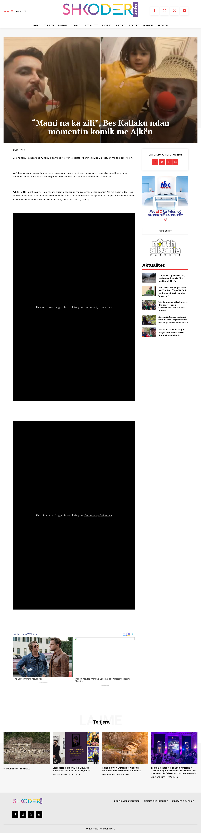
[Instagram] (164, 11)
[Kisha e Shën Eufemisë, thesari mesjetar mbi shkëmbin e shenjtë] (125, 748)
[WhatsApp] (175, 162)
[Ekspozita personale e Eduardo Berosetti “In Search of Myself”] (76, 748)
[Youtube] (184, 11)
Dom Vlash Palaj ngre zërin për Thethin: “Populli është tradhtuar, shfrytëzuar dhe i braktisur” (172, 291)
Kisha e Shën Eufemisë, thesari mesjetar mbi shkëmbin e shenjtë (121, 769)
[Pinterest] (169, 162)
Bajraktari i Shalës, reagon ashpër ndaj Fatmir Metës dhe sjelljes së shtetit (171, 332)
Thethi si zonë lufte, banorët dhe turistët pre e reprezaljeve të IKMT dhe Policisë (172, 306)
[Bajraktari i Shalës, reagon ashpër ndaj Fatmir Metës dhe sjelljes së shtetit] (149, 332)
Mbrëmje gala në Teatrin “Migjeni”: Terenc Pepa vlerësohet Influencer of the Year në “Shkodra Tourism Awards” (174, 770)
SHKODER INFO (11, 769)
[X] (174, 11)
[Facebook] (154, 11)
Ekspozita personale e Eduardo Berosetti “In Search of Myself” (72, 769)
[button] (21, 11)
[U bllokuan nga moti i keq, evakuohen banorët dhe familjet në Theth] (149, 278)
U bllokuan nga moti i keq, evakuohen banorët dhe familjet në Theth (171, 278)
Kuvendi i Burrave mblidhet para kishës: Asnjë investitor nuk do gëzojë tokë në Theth (173, 319)
